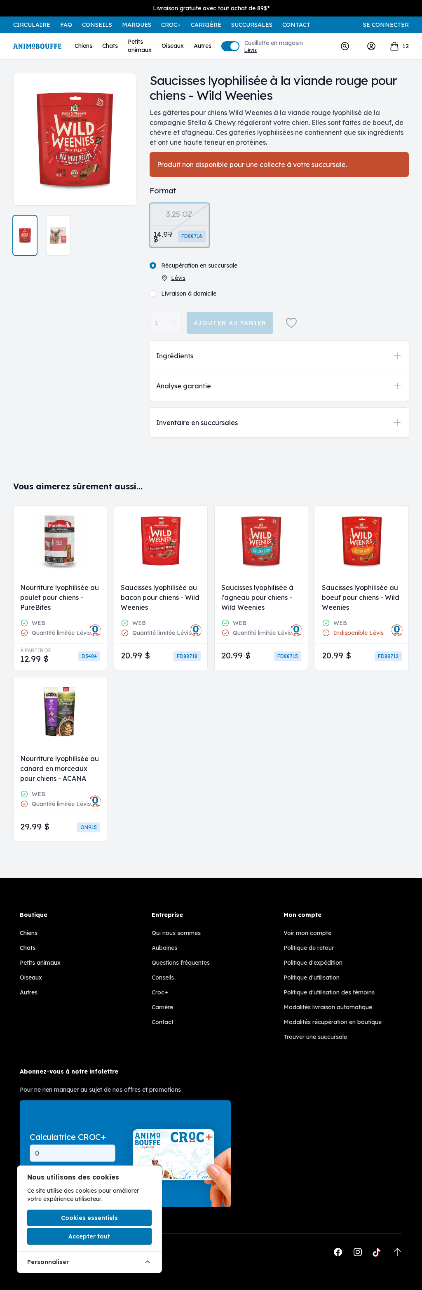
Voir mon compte (307, 933)
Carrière (206, 24)
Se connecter (386, 24)
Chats (110, 45)
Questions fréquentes (181, 962)
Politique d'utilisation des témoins (329, 992)
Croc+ (160, 992)
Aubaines (164, 948)
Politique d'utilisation (312, 977)
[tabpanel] (75, 139)
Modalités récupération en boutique (333, 1022)
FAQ (66, 24)
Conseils (97, 24)
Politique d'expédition (313, 962)
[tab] (25, 235)
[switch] (230, 46)
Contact (296, 24)
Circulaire (31, 24)
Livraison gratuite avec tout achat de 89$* (211, 8)
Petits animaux (140, 46)
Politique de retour (309, 948)
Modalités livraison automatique (328, 1007)
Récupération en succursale (199, 265)
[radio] (179, 225)
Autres (202, 45)
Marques (136, 24)
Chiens (83, 45)
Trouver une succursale (315, 1037)
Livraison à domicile (188, 293)
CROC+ (171, 24)
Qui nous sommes (176, 933)
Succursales (251, 24)
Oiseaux (173, 45)
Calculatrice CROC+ (68, 1137)
